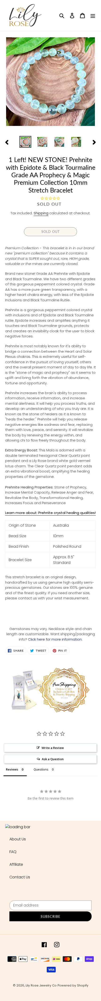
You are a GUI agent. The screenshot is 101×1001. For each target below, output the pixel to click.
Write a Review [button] (53, 748)
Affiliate (16, 864)
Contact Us (19, 877)
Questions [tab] (41, 769)
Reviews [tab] (12, 769)
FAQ (12, 851)
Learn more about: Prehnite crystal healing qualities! (50, 512)
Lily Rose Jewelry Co (41, 985)
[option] (25, 142)
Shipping (41, 213)
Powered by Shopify (73, 985)
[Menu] (93, 15)
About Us (17, 839)
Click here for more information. (55, 639)
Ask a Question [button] (53, 759)
